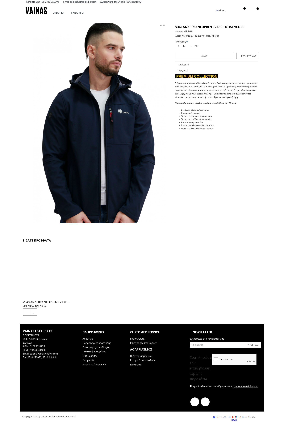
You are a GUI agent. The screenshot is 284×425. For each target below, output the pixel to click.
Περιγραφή (183, 70)
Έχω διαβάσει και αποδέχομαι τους (225, 386)
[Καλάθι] (26, 312)
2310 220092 (34, 357)
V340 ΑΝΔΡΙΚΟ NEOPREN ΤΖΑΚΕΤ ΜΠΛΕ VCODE (46, 302)
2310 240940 (50, 357)
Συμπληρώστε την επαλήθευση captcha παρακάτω (201, 368)
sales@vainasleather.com (44, 353)
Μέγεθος (181, 41)
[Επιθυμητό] (33, 312)
